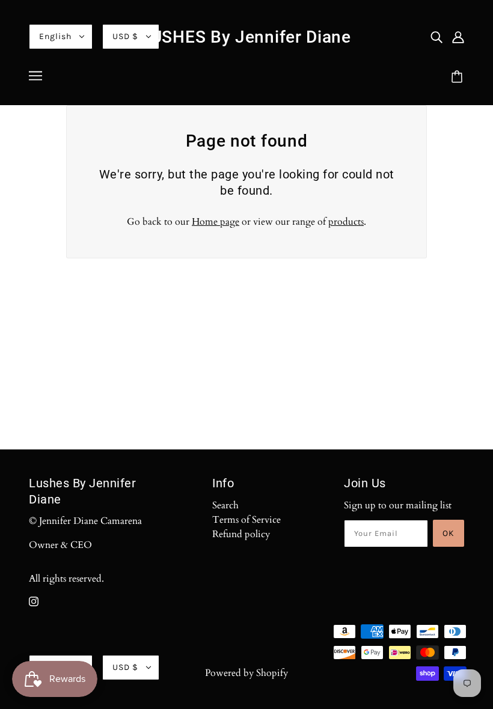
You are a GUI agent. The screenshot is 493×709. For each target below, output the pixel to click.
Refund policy (241, 534)
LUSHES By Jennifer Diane (246, 37)
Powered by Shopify (246, 673)
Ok (448, 533)
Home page (215, 221)
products (346, 221)
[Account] (458, 37)
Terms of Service (246, 519)
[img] (436, 37)
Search (225, 505)
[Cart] (459, 77)
